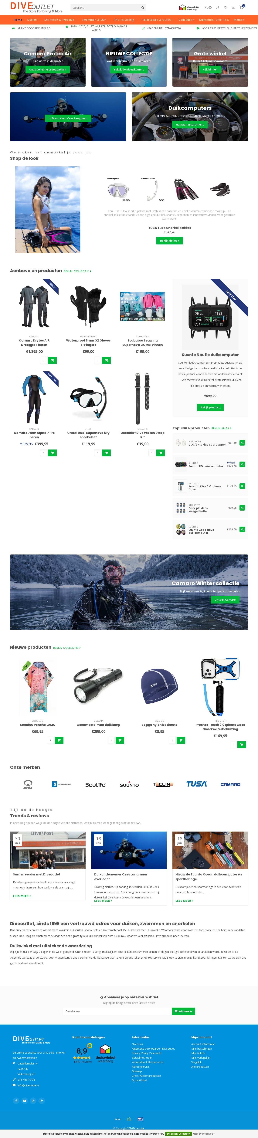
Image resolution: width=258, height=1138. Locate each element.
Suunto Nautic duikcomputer (210, 354)
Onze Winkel (139, 1080)
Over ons (137, 1044)
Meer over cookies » (204, 1134)
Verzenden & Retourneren (148, 1062)
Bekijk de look (169, 240)
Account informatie (203, 1044)
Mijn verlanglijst (200, 1057)
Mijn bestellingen (201, 1048)
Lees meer (21, 896)
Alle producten (200, 1066)
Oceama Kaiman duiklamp (98, 725)
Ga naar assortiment (190, 124)
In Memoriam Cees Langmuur (68, 118)
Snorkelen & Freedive (59, 19)
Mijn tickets (198, 1053)
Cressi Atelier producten (146, 1076)
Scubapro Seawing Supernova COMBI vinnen (142, 342)
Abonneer (185, 1011)
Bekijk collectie (77, 271)
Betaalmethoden (142, 1057)
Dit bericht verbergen (178, 1134)
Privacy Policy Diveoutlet (147, 1053)
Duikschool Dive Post (214, 19)
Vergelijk (196, 1062)
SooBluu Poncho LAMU (37, 725)
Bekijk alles (221, 428)
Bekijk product (210, 407)
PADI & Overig (124, 19)
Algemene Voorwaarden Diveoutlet (153, 1048)
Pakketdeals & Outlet (156, 19)
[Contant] (129, 1119)
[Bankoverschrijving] (117, 1119)
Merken (239, 19)
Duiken (32, 19)
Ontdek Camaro (225, 599)
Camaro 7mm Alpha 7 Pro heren (34, 435)
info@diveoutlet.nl (28, 1085)
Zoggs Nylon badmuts (159, 725)
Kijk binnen (210, 69)
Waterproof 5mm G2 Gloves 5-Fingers (88, 342)
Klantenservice (141, 1066)
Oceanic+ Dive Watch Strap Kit (143, 435)
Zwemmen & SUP (94, 19)
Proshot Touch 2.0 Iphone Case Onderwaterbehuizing (220, 727)
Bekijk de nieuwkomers (129, 69)
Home (18, 19)
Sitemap (137, 1071)
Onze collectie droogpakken (47, 69)
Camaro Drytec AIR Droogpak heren (34, 342)
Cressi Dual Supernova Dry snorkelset (88, 435)
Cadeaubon (186, 19)
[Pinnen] (140, 1119)
